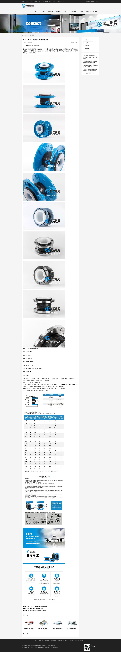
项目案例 (74, 11)
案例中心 (87, 40)
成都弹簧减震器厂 (34, 647)
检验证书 (66, 11)
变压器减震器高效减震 (89, 73)
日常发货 (88, 11)
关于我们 (42, 11)
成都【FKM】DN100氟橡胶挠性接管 (35, 608)
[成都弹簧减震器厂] (28, 5)
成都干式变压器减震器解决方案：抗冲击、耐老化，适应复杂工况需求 (90, 57)
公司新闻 (81, 11)
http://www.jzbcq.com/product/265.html (37, 610)
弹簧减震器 (50, 11)
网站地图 (56, 647)
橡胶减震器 (59, 11)
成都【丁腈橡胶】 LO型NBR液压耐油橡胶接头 (37, 606)
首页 (36, 11)
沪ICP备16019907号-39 (47, 647)
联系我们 (95, 11)
